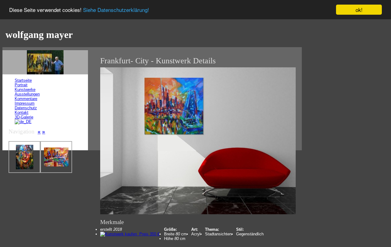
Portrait (21, 85)
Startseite (23, 80)
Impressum (25, 103)
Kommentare (26, 98)
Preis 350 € (148, 234)
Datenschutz (26, 108)
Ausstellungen (27, 94)
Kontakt (21, 112)
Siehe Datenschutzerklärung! (116, 10)
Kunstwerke (25, 89)
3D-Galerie (24, 117)
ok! (359, 9)
